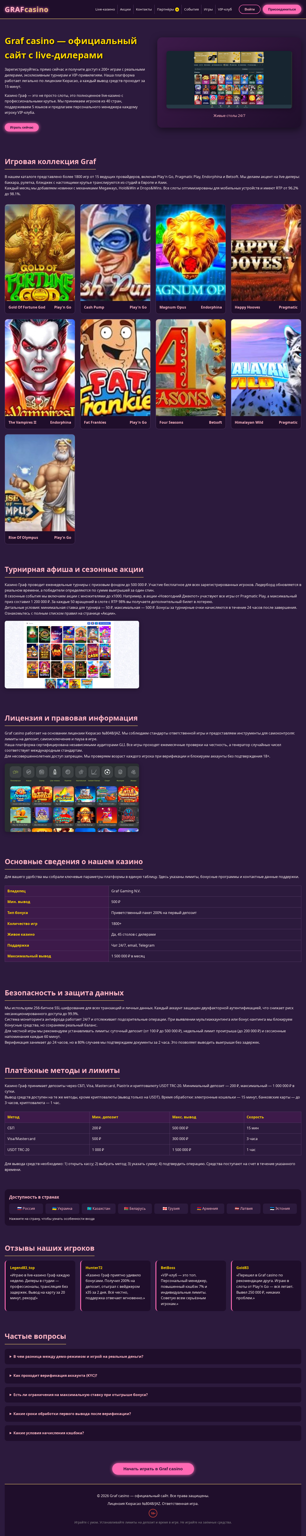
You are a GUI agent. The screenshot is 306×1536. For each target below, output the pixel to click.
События (191, 9)
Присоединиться (282, 9)
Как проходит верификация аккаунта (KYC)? (55, 1375)
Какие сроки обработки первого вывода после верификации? (72, 1413)
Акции (125, 9)
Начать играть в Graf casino (153, 1468)
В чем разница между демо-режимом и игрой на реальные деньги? (78, 1356)
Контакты (144, 9)
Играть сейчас (21, 127)
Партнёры (167, 9)
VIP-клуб (225, 9)
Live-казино (105, 9)
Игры (208, 9)
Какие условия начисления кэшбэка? (48, 1432)
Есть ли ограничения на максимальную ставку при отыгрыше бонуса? (80, 1394)
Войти (250, 9)
